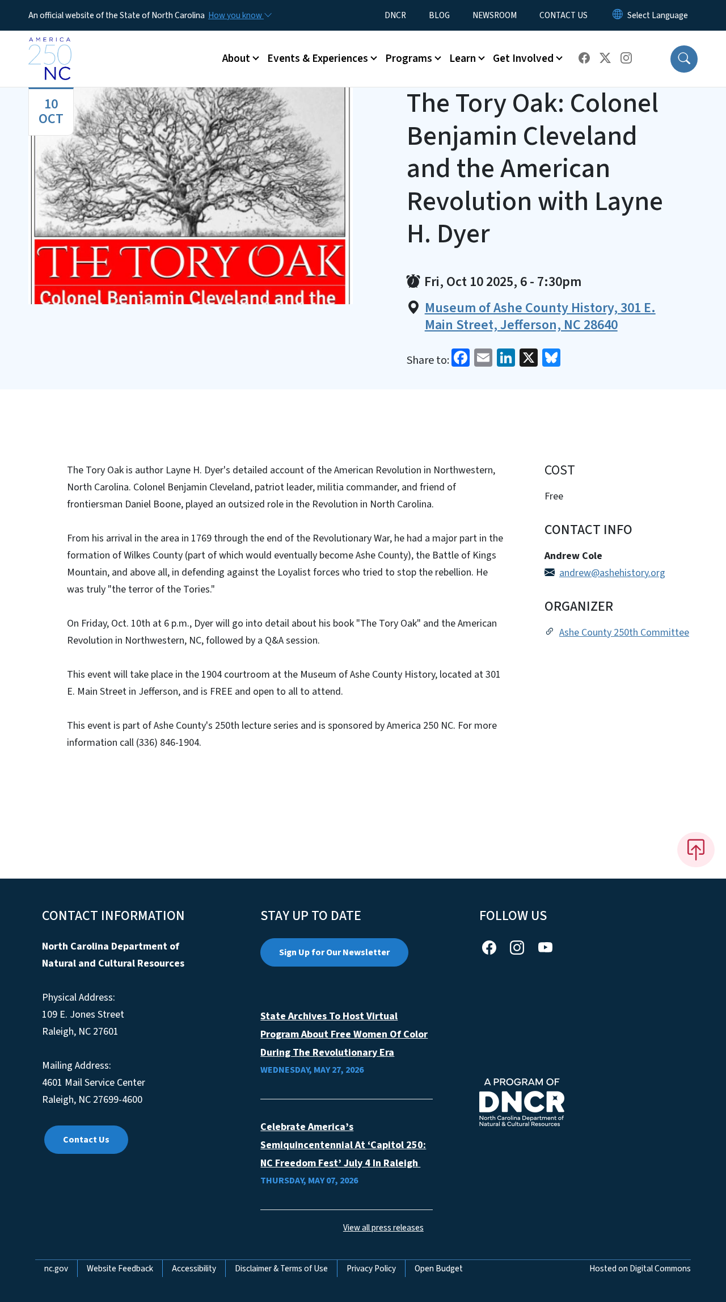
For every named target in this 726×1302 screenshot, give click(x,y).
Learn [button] (462, 58)
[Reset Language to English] (618, 15)
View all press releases (383, 1227)
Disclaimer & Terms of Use (281, 1268)
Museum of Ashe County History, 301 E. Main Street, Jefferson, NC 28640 (540, 317)
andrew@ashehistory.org (612, 573)
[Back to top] (696, 849)
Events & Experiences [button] (317, 58)
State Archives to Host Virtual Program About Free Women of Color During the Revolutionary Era (344, 1034)
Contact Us (86, 1139)
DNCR (395, 15)
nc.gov (56, 1268)
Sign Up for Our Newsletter (334, 952)
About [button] (236, 58)
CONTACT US (563, 15)
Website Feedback (120, 1268)
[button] (684, 59)
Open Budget (439, 1268)
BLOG (439, 15)
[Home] (49, 46)
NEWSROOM (494, 15)
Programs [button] (408, 58)
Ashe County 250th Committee (624, 632)
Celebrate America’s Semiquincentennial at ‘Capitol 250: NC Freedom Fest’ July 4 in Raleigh (343, 1145)
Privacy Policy (371, 1268)
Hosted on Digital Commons (640, 1268)
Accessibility (194, 1268)
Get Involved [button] (523, 58)
